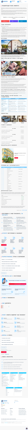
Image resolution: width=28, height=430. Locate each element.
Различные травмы (7, 392)
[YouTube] (3, 60)
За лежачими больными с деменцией (22, 378)
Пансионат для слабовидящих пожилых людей (5, 383)
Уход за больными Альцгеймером (13, 375)
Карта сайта (2, 406)
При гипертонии (20, 375)
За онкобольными (11, 381)
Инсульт (6, 390)
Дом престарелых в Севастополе (4, 409)
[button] (2, 45)
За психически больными (12, 377)
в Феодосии (11, 410)
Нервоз (6, 389)
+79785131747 (7, 354)
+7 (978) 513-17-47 (4, 285)
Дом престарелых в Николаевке (4, 411)
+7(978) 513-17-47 (13, 1)
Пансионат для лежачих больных (4, 385)
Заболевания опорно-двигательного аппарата (18, 390)
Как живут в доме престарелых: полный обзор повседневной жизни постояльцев (22, 411)
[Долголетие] (4, 1)
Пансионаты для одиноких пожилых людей (5, 384)
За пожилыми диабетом (21, 377)
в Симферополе (11, 411)
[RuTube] (1, 60)
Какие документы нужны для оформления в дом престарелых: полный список (23, 414)
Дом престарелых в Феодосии (4, 410)
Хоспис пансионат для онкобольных (5, 382)
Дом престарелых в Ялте (3, 412)
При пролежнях (11, 380)
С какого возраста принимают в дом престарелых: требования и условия (22, 410)
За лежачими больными (12, 378)
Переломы (7, 395)
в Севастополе (11, 412)
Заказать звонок (16, 401)
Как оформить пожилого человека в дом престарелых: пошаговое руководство (22, 413)
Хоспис (2, 375)
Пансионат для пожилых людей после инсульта (5, 378)
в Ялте (10, 409)
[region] (14, 47)
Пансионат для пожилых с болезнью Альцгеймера (5, 377)
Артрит (6, 394)
